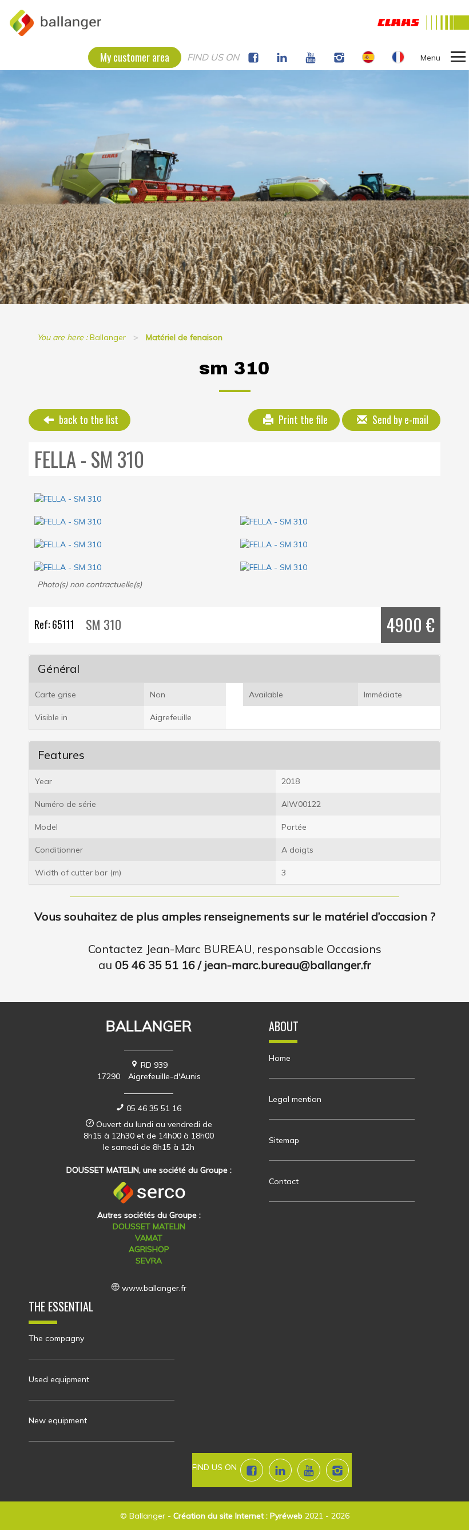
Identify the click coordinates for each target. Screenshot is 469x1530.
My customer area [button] (134, 57)
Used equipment (59, 1379)
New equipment (58, 1420)
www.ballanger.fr (154, 1288)
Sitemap (284, 1140)
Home (280, 1058)
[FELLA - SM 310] (234, 498)
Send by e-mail (399, 419)
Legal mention (295, 1099)
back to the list (87, 419)
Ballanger (147, 1516)
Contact (284, 1181)
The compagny (56, 1338)
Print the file (302, 419)
